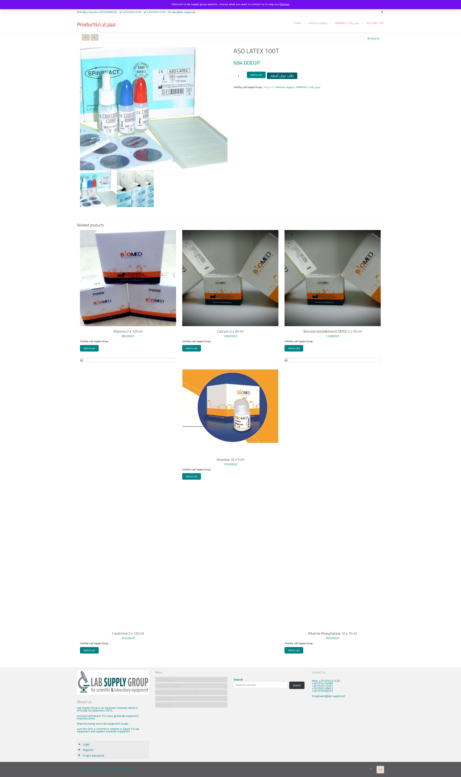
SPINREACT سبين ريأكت (347, 23)
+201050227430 (132, 12)
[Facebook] (382, 12)
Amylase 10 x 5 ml (230, 459)
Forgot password (93, 755)
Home (297, 23)
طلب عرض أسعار (282, 76)
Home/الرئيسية (166, 679)
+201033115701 (156, 12)
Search (238, 679)
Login (86, 744)
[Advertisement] (348, 730)
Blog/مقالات (165, 698)
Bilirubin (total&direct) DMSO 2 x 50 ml (332, 331)
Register (88, 750)
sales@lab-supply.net (183, 12)
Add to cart (256, 75)
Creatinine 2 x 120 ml (128, 633)
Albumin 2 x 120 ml (128, 331)
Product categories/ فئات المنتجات (178, 692)
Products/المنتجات (168, 686)
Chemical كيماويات (317, 23)
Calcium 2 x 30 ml (230, 331)
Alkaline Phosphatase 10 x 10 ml (332, 633)
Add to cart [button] (89, 348)
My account (164, 705)
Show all (374, 38)
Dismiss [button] (284, 4)
